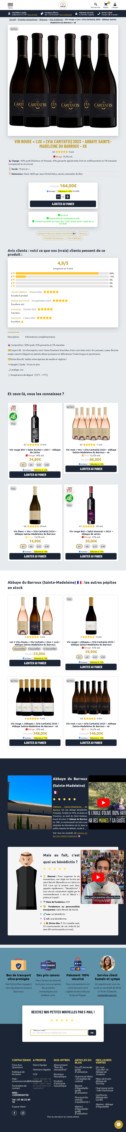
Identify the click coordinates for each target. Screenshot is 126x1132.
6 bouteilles (34, 648)
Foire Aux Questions (17, 1066)
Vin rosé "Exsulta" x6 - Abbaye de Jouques (102, 1071)
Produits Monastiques (27, 19)
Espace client (19, 1106)
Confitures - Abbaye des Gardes (102, 1097)
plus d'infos (32, 14)
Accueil (12, 19)
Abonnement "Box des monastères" (61, 1067)
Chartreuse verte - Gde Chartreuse (104, 1089)
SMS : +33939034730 (20, 1093)
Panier (106, 5)
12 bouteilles (50, 648)
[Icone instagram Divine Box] (22, 1113)
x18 (47, 464)
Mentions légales (42, 1069)
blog (78, 1062)
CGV (35, 1074)
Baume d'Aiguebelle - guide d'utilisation (82, 1089)
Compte (115, 7)
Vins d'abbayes (56, 19)
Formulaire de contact (19, 1086)
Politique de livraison (18, 1073)
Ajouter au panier (63, 204)
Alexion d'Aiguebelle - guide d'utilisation (82, 1110)
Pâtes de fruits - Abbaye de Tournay (104, 1081)
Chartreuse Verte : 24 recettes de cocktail (84, 1078)
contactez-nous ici (107, 995)
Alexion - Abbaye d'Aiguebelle (104, 1105)
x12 (39, 464)
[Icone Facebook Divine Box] (14, 1113)
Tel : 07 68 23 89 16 (21, 1100)
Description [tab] (13, 336)
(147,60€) (68, 191)
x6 (31, 464)
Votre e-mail (39, 1030)
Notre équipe (40, 1064)
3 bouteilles (19, 648)
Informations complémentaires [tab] (40, 336)
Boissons (43, 19)
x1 (23, 464)
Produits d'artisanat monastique (60, 1083)
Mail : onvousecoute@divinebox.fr (27, 1079)
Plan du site (52, 1116)
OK (92, 1032)
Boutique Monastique (60, 1075)
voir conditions (65, 14)
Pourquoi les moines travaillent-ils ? (82, 1099)
